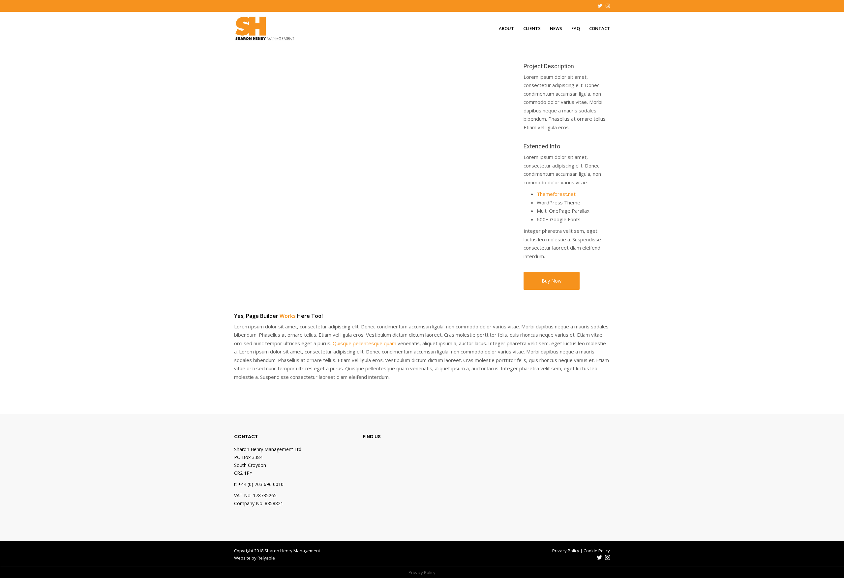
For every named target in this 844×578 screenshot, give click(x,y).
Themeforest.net (556, 194)
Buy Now (551, 281)
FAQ (575, 28)
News (556, 28)
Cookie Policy (597, 551)
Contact (599, 28)
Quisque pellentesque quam (364, 343)
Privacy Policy (565, 551)
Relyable (266, 558)
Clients (532, 28)
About (506, 28)
